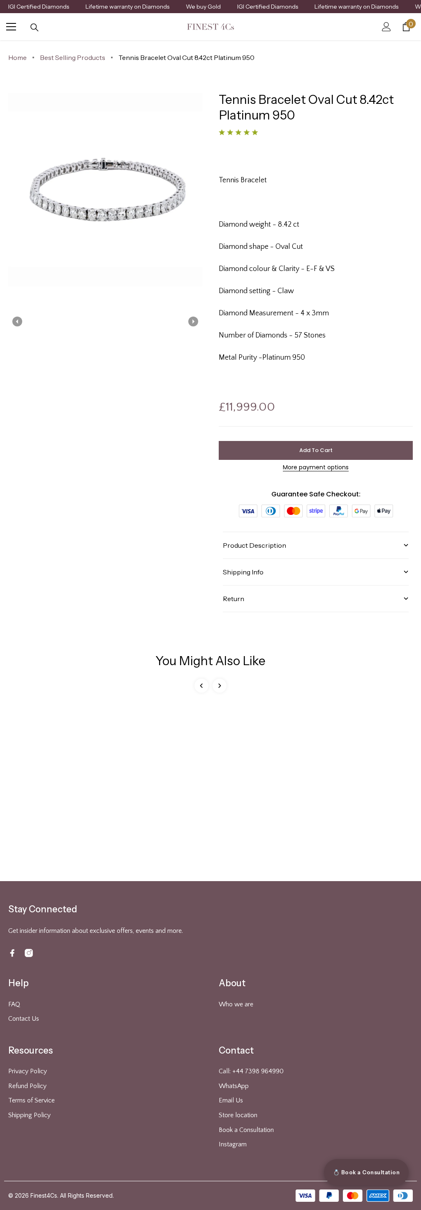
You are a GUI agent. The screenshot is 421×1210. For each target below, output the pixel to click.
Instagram (233, 1144)
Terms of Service (31, 1100)
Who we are (236, 1004)
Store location (238, 1115)
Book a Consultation (246, 1130)
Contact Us (23, 1018)
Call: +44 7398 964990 (251, 1071)
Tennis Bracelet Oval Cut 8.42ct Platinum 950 (186, 57)
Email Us (231, 1100)
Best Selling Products (72, 57)
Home (17, 57)
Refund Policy (27, 1086)
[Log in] (386, 26)
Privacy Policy (27, 1071)
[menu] (11, 27)
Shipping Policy (29, 1115)
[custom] (12, 953)
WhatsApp (234, 1086)
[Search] (34, 27)
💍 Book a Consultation (366, 1172)
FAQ (14, 1004)
